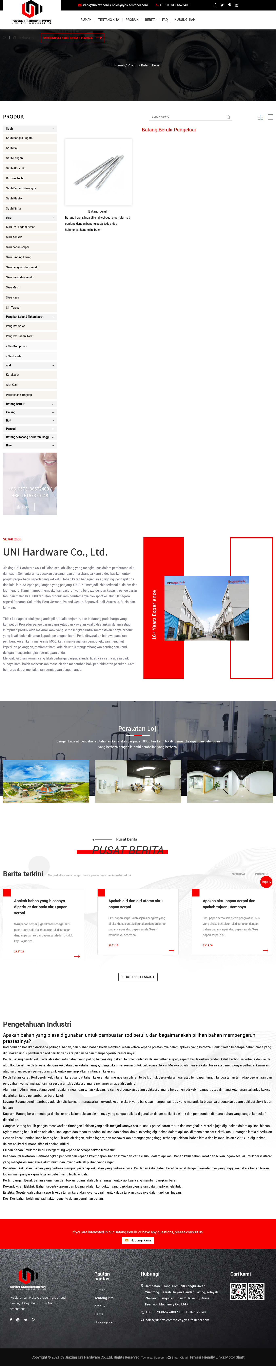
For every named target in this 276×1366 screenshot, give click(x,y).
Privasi (195, 1357)
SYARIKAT (238, 874)
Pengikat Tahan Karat (20, 336)
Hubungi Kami (185, 19)
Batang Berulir (15, 404)
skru (9, 217)
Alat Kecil (12, 384)
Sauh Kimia (13, 208)
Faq (165, 19)
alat (8, 365)
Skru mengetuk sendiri (20, 277)
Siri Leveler (14, 356)
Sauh (9, 128)
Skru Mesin (13, 287)
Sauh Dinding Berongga (21, 188)
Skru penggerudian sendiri (22, 267)
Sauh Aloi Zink (15, 168)
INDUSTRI (262, 874)
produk (132, 19)
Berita (150, 19)
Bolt (8, 420)
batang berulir (47, 1089)
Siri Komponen (17, 346)
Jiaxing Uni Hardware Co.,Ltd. (24, 568)
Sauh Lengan (14, 158)
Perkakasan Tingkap (19, 394)
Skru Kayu (12, 297)
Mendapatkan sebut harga (68, 38)
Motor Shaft (234, 1357)
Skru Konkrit (14, 237)
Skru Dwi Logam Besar (20, 227)
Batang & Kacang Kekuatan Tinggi (28, 437)
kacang (10, 412)
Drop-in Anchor (15, 178)
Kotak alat (12, 374)
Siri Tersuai (13, 307)
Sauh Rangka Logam (19, 137)
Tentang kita (108, 19)
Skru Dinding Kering (18, 257)
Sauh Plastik (14, 198)
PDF (25, 507)
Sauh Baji (12, 148)
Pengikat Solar (15, 326)
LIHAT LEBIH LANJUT (138, 977)
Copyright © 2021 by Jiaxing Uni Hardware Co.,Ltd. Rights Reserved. (86, 1357)
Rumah (86, 19)
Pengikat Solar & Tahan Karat (24, 316)
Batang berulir (98, 211)
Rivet (9, 445)
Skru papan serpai (17, 247)
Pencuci (11, 428)
